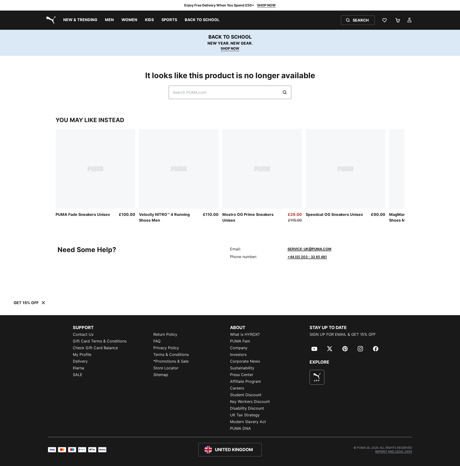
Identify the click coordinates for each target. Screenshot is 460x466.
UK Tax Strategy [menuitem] (245, 415)
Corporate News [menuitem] (245, 361)
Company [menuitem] (238, 347)
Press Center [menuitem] (241, 374)
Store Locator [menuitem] (165, 368)
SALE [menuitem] (77, 374)
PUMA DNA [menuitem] (240, 428)
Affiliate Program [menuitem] (245, 381)
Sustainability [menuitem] (242, 368)
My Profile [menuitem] (82, 354)
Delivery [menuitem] (80, 361)
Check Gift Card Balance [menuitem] (95, 347)
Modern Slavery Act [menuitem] (248, 421)
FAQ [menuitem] (157, 341)
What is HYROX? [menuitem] (245, 334)
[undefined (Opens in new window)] (317, 377)
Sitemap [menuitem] (160, 374)
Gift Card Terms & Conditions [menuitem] (99, 341)
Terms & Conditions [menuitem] (171, 354)
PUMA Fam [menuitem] (240, 341)
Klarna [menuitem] (78, 368)
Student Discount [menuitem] (245, 394)
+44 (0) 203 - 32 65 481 (307, 257)
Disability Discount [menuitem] (247, 408)
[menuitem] (80, 20)
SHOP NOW (266, 5)
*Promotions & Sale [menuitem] (171, 361)
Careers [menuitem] (237, 388)
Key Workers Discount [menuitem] (250, 401)
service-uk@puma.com (309, 249)
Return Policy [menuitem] (165, 334)
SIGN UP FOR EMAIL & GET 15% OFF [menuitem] (343, 334)
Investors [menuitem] (238, 354)
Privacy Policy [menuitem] (166, 347)
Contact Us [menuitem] (83, 334)
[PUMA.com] (50, 20)
